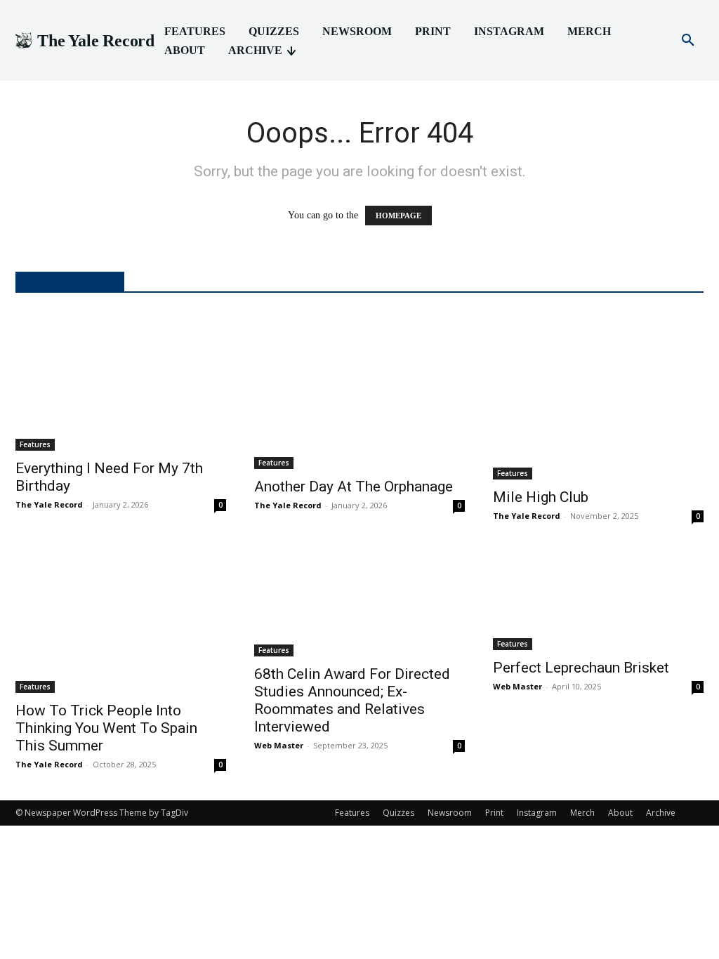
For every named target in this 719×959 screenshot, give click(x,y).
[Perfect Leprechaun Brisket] (598, 600)
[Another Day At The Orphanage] (359, 390)
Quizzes (398, 813)
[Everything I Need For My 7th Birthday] (120, 381)
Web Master (278, 745)
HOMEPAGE (398, 215)
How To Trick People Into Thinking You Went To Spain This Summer (106, 728)
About (620, 813)
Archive (660, 813)
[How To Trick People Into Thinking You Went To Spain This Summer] (120, 622)
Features (35, 444)
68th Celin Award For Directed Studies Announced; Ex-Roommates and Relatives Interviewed (352, 700)
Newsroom (450, 813)
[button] (688, 41)
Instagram (537, 813)
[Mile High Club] (598, 395)
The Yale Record (49, 504)
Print (494, 813)
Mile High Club (540, 497)
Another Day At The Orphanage (353, 486)
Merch (582, 813)
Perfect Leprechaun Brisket (581, 667)
